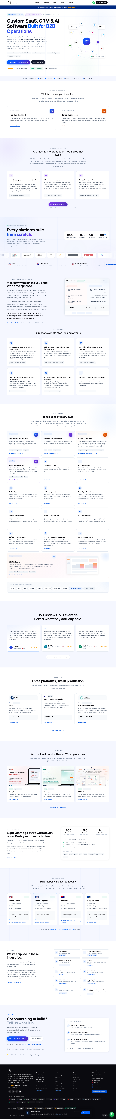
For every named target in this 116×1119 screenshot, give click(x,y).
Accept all (85, 1113)
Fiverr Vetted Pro (71, 1108)
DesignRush (40, 1108)
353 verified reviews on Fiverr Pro (58, 657)
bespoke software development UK (62, 929)
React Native (88, 1099)
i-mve (74, 313)
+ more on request (89, 588)
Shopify (39, 588)
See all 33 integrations (75, 588)
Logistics (57, 1072)
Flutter (101, 854)
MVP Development (40, 1079)
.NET (80, 854)
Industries (46, 2)
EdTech (56, 1081)
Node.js (75, 854)
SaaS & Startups (59, 1075)
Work (54, 2)
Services (37, 2)
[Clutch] (20, 1091)
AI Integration (22, 1102)
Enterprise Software (41, 1072)
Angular (65, 854)
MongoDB (32, 1102)
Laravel (71, 1099)
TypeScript (97, 1099)
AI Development (40, 1081)
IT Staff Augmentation (41, 1088)
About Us (75, 1072)
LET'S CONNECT (101, 2)
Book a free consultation (99, 1091)
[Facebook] (13, 1091)
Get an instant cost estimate (31, 1044)
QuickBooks (48, 588)
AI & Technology (59, 1086)
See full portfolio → (58, 730)
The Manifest (59, 1108)
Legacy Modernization (41, 1086)
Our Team (75, 1075)
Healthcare (57, 1077)
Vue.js (27, 1099)
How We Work (76, 1079)
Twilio (24, 588)
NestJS (50, 1099)
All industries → (58, 1090)
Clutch (21, 1108)
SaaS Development (40, 1075)
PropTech (57, 1079)
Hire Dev (62, 2)
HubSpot (32, 588)
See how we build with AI (57, 204)
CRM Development (40, 1077)
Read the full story (12, 857)
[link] (32, 118)
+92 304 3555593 (97, 1075)
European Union (97, 1087)
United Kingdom (97, 1082)
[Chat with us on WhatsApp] (93, 2)
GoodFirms (29, 1108)
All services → (39, 1090)
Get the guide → (72, 7)
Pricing (74, 1081)
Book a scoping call (15, 126)
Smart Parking (81, 313)
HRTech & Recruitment (60, 1088)
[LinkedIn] (9, 1091)
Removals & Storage (59, 1083)
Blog (74, 1083)
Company (70, 2)
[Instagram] (16, 1091)
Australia (96, 1085)
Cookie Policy (58, 1114)
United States (97, 1080)
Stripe (12, 588)
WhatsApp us (37, 1038)
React (70, 854)
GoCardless (57, 588)
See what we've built (12, 322)
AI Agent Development (41, 1083)
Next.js (34, 1099)
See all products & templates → (58, 807)
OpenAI (65, 588)
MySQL (40, 1102)
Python (85, 854)
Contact (75, 1088)
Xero (19, 588)
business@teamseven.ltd (99, 1072)
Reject (77, 1113)
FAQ (74, 1090)
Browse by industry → (14, 982)
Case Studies (76, 1077)
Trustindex (49, 1108)
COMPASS (89, 313)
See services (26, 126)
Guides (75, 1086)
